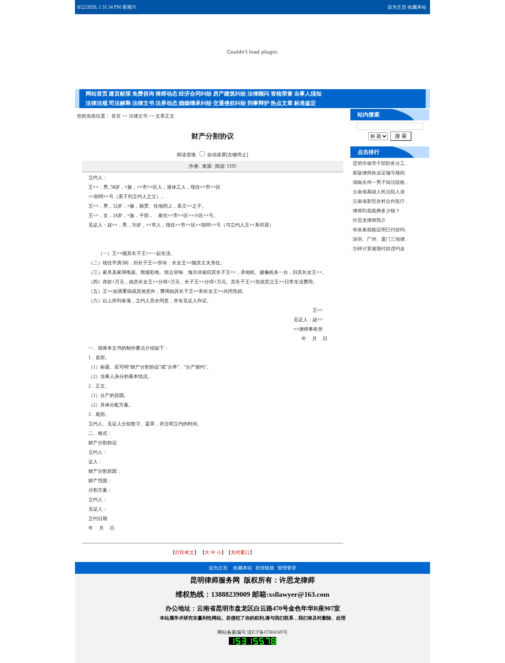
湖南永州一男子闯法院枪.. (380, 182)
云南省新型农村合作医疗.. (380, 201)
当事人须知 (308, 94)
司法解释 (120, 103)
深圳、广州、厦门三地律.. (380, 239)
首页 (116, 116)
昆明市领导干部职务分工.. (380, 163)
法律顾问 (258, 94)
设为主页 (396, 7)
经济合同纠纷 (195, 94)
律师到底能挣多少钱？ (376, 211)
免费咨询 (143, 94)
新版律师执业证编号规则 (379, 173)
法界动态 (166, 103)
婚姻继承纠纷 (195, 103)
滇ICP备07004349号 (267, 632)
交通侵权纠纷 (229, 103)
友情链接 (264, 568)
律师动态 (166, 94)
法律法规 (97, 103)
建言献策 (120, 94)
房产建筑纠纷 (229, 94)
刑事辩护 (258, 103)
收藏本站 (417, 7)
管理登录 (286, 568)
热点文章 (282, 103)
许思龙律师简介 (369, 220)
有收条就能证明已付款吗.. (380, 229)
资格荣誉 (282, 94)
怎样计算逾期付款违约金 (379, 248)
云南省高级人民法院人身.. (380, 192)
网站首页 (97, 94)
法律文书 (143, 103)
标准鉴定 (305, 103)
